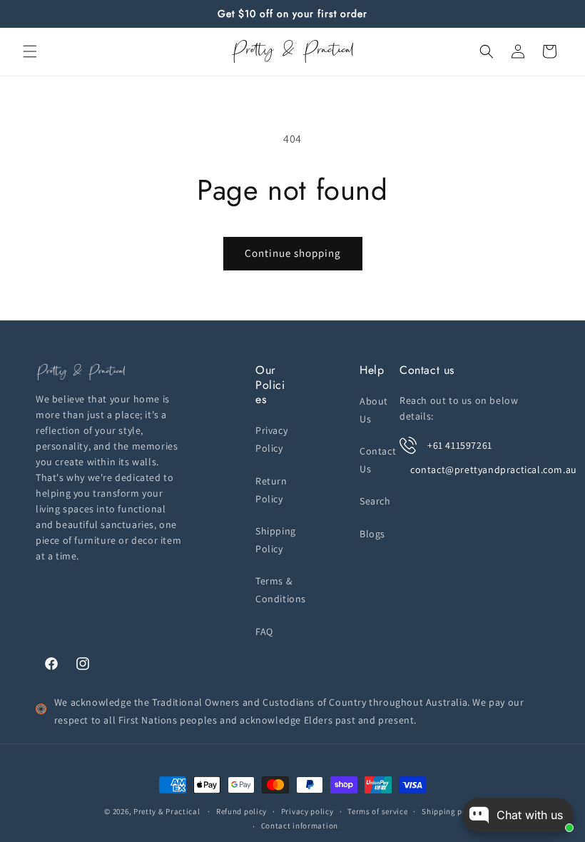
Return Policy (271, 490)
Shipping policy (451, 811)
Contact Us (378, 460)
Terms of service (377, 811)
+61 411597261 (459, 445)
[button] (30, 51)
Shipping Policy (275, 539)
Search (375, 500)
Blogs (372, 533)
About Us (374, 410)
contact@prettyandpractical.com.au (493, 469)
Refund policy (241, 811)
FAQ (264, 631)
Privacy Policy (271, 439)
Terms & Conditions (280, 589)
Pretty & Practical (166, 811)
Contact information (299, 826)
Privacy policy (307, 811)
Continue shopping (293, 253)
